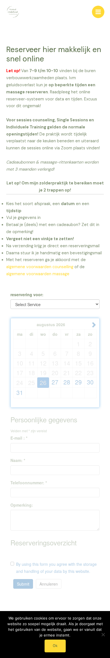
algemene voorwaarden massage (37, 274)
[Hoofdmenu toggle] (98, 12)
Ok (55, 646)
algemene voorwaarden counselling (39, 267)
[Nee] (103, 634)
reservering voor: (26, 294)
